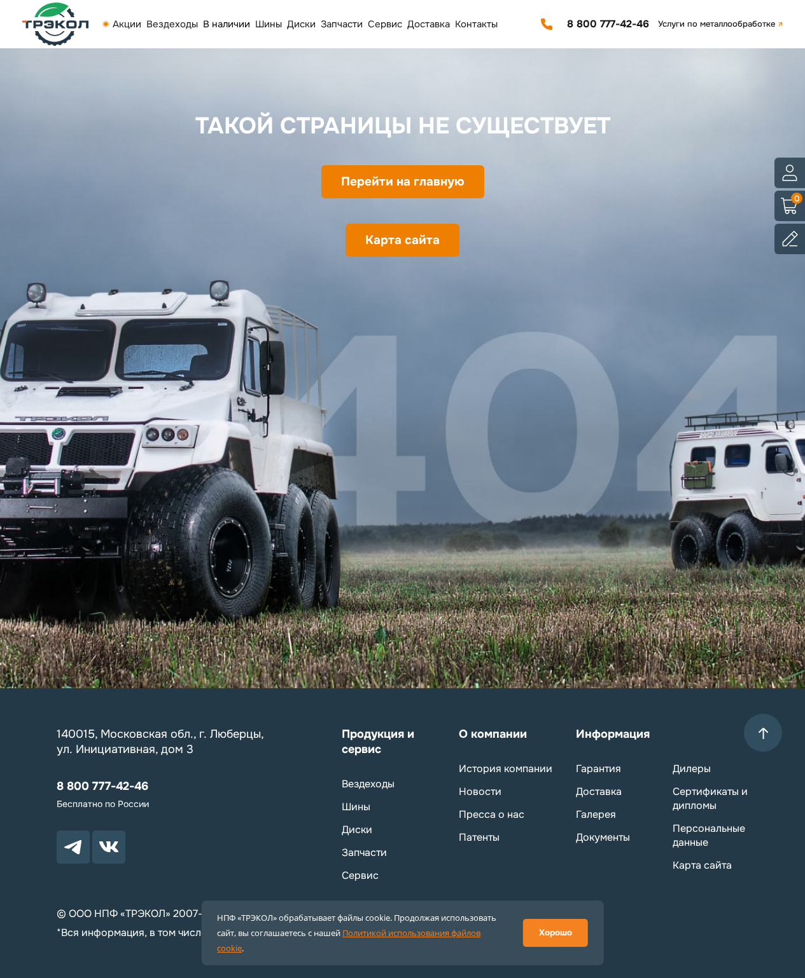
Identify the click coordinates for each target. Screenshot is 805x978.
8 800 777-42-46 (608, 24)
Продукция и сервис (378, 741)
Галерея (596, 814)
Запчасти (342, 24)
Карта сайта (402, 240)
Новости (480, 791)
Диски (301, 24)
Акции (127, 24)
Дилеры (692, 768)
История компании (505, 768)
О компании (493, 734)
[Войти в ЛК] (789, 173)
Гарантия (598, 768)
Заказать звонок (546, 24)
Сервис (385, 24)
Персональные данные (709, 835)
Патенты (479, 837)
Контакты (476, 24)
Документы (603, 837)
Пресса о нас (491, 814)
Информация (613, 734)
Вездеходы (172, 24)
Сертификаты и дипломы (710, 798)
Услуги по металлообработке (716, 23)
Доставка (428, 24)
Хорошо (555, 932)
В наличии (226, 24)
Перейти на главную (403, 181)
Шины (268, 24)
